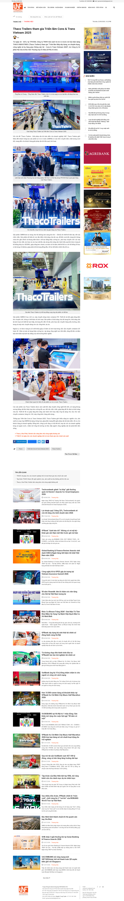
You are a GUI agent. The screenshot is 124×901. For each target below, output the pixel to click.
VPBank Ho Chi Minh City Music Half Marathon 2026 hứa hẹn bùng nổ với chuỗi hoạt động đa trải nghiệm (61, 737)
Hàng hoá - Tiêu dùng (95, 7)
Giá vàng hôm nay (35, 17)
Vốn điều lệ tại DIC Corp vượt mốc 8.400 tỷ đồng (98, 129)
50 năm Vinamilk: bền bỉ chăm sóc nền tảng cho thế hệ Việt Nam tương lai (59, 593)
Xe (106, 7)
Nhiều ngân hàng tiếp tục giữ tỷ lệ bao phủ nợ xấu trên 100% (99, 98)
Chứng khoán (81, 7)
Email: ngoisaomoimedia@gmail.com (103, 1)
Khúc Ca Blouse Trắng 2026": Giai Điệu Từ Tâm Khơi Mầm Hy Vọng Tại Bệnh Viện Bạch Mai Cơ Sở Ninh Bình (61, 614)
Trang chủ (17, 22)
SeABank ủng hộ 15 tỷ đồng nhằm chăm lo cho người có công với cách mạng (61, 674)
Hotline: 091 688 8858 (86, 1)
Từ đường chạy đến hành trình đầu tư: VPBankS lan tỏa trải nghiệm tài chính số (58, 654)
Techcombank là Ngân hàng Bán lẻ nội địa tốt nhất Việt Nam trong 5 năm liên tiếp (99, 137)
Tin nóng (31, 7)
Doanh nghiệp (70, 7)
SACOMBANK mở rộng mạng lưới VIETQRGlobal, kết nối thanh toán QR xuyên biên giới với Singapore (59, 859)
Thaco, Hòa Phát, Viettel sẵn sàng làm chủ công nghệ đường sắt (38, 433)
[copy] (47, 441)
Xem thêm (46, 878)
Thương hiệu (28, 21)
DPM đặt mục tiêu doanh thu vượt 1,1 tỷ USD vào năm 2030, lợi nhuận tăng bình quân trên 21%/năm (99, 106)
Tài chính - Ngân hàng (55, 7)
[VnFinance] (18, 7)
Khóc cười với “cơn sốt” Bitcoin (53, 17)
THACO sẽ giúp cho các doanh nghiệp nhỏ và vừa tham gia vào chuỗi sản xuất (42, 436)
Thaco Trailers (56, 449)
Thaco (20, 449)
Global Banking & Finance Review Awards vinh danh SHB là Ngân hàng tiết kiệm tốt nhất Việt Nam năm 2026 (61, 552)
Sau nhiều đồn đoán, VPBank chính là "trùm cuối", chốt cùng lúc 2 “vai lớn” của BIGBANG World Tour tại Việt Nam (60, 798)
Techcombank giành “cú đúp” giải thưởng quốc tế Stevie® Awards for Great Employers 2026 (60, 491)
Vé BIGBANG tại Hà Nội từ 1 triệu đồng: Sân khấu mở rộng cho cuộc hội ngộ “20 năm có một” (59, 716)
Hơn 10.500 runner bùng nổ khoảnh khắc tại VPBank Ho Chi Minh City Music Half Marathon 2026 (61, 695)
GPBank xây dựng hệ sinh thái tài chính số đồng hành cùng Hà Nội (59, 634)
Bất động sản (41, 7)
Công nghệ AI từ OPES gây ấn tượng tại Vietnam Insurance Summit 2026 (58, 573)
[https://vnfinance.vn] (25, 7)
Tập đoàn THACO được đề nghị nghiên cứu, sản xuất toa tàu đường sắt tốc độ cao (43, 479)
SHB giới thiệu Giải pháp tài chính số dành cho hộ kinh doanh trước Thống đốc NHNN (99, 90)
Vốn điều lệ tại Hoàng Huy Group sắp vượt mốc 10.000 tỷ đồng (98, 114)
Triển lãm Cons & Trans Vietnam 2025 (38, 449)
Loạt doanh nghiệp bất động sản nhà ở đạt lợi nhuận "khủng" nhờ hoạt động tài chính (98, 121)
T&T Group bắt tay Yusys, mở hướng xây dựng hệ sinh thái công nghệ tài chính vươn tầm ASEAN (99, 82)
